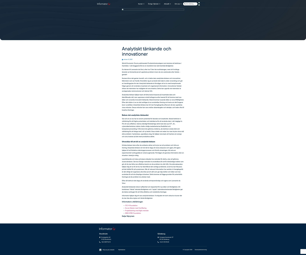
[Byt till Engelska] (202, 3)
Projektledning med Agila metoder (137, 211)
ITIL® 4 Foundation (131, 205)
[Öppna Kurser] (144, 4)
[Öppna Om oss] (181, 4)
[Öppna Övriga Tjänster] (159, 4)
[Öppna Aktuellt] (170, 4)
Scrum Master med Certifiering (135, 208)
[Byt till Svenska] (202, 5)
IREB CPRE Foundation (133, 213)
